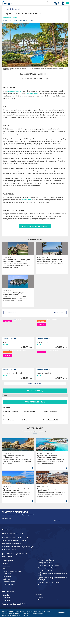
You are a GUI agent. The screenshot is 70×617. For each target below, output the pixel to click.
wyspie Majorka (32, 93)
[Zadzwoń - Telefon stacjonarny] (59, 3)
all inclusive (26, 200)
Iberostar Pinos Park (14, 91)
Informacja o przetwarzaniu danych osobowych (18, 547)
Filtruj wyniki (33, 391)
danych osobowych (22, 615)
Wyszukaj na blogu (34, 402)
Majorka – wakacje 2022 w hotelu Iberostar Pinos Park (19, 20)
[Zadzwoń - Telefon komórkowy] (63, 3)
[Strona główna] (7, 3)
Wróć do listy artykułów (13, 9)
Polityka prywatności (9, 550)
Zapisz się (57, 520)
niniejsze (18, 613)
